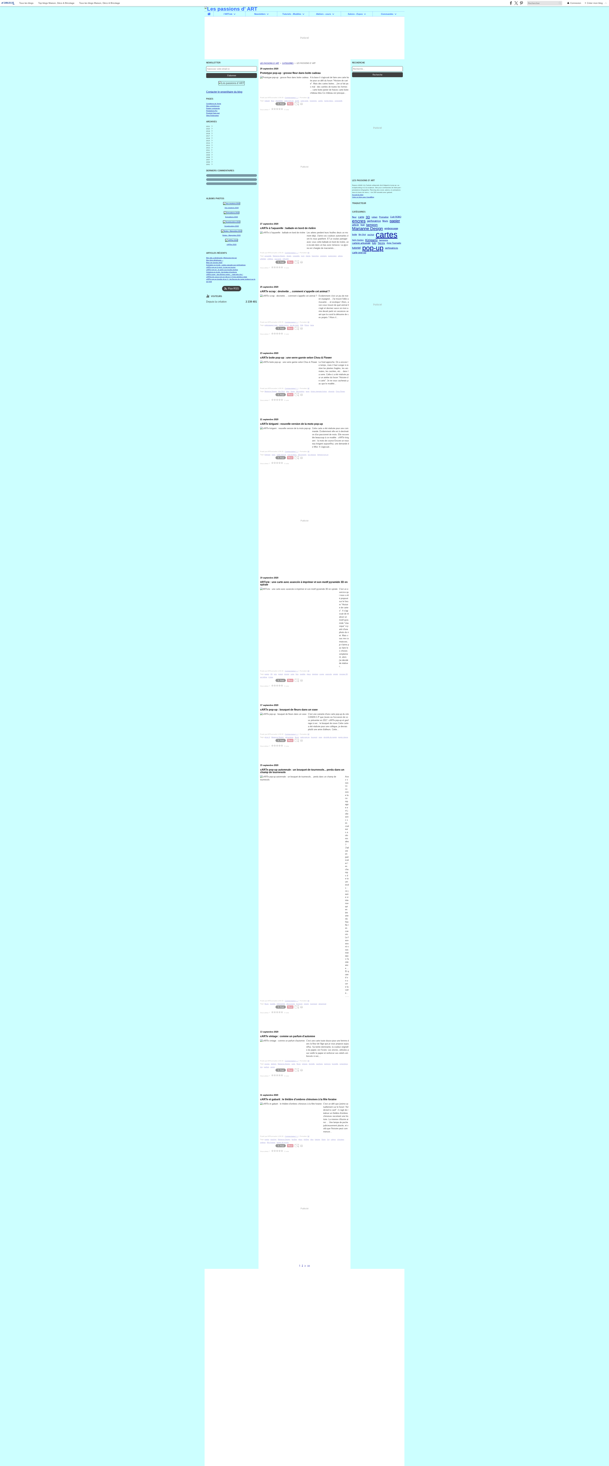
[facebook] (511, 3)
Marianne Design (367, 228)
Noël (362, 225)
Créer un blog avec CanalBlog (363, 197)
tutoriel (356, 247)
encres (359, 221)
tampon (372, 224)
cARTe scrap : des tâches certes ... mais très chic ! (224, 274)
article (355, 224)
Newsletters (259, 14)
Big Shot (362, 235)
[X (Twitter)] (516, 3)
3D (368, 217)
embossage (391, 228)
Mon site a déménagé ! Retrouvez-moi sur (221, 258)
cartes (386, 235)
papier (395, 221)
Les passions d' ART (269, 63)
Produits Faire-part (213, 113)
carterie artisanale (361, 243)
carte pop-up (359, 252)
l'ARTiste (228, 14)
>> (308, 1265)
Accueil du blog (357, 195)
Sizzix (381, 243)
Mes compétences (212, 106)
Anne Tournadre (394, 243)
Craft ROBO (395, 217)
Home (209, 13)
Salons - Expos (355, 14)
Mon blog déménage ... (214, 260)
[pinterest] (521, 3)
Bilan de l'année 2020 (214, 262)
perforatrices (391, 248)
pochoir (370, 235)
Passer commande (213, 108)
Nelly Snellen (358, 240)
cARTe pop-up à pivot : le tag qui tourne (221, 267)
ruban (374, 217)
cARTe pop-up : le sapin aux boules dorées (222, 270)
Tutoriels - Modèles (291, 14)
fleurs (385, 221)
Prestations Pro (211, 111)
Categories (288, 63)
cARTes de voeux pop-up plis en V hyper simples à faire (226, 277)
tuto (374, 243)
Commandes (387, 14)
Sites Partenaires (212, 115)
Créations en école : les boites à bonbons (221, 272)
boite (354, 234)
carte (361, 217)
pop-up (372, 248)
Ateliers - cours (323, 14)
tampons (383, 240)
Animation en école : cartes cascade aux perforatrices (226, 265)
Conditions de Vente (213, 103)
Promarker (384, 217)
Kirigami (371, 240)
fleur (354, 217)
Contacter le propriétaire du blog (224, 91)
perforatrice (374, 221)
